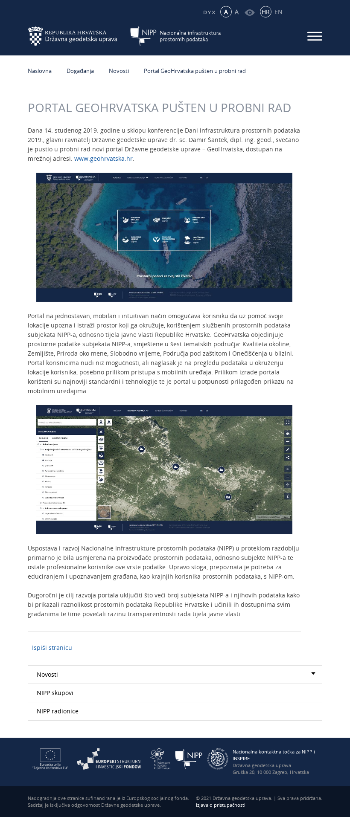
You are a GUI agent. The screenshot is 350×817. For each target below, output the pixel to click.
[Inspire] (217, 758)
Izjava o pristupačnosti (220, 805)
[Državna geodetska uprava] (78, 35)
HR (266, 12)
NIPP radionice (58, 711)
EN (278, 12)
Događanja (80, 71)
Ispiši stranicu (52, 647)
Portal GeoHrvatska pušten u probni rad (195, 71)
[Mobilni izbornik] (314, 36)
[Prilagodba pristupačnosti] (249, 11)
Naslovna (40, 71)
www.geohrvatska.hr (103, 158)
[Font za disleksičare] (209, 11)
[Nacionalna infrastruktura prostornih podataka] (175, 35)
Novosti (119, 71)
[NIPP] (189, 758)
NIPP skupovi (55, 693)
